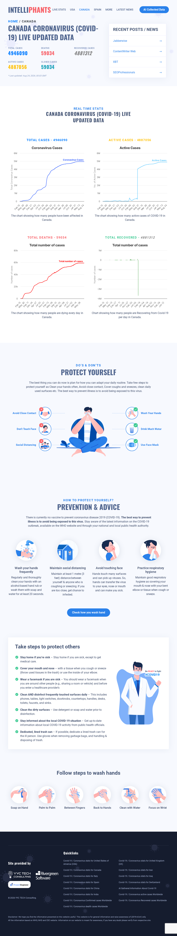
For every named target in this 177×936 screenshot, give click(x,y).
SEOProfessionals (124, 72)
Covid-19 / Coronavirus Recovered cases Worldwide (143, 900)
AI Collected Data (154, 9)
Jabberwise (120, 40)
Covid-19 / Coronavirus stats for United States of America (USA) (86, 862)
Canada (84, 9)
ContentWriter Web (124, 51)
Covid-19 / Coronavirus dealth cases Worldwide (85, 906)
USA (72, 9)
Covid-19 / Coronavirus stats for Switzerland (139, 882)
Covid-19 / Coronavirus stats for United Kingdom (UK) (141, 862)
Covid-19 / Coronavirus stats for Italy (80, 876)
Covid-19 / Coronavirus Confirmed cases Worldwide (87, 900)
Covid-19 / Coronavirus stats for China (81, 888)
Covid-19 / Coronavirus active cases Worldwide (141, 894)
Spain (97, 9)
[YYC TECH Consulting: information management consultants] (19, 874)
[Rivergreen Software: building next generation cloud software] (47, 875)
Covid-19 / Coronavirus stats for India (81, 894)
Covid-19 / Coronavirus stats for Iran (136, 870)
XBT (115, 61)
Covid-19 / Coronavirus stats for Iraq (136, 876)
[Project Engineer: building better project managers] (19, 884)
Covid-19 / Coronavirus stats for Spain (81, 882)
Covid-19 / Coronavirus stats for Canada (82, 870)
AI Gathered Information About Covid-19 (137, 888)
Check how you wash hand (88, 612)
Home (13, 21)
